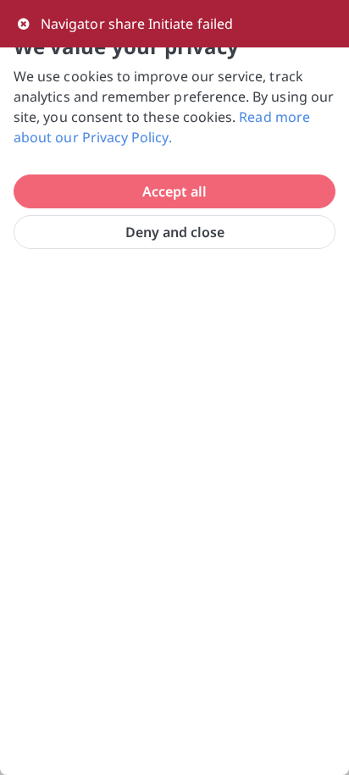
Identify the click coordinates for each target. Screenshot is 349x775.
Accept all (174, 191)
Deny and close (174, 232)
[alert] (174, 23)
